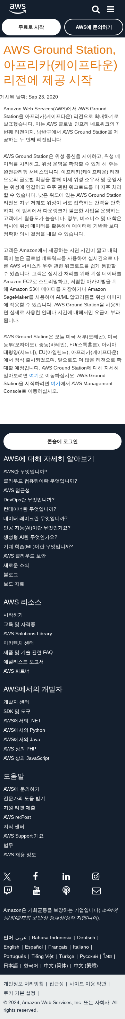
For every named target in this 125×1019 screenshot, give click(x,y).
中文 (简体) (56, 965)
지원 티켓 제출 (19, 807)
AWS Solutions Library (27, 633)
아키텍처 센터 (18, 643)
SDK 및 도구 (17, 711)
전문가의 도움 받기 (24, 798)
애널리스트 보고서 (23, 661)
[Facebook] (47, 877)
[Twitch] (18, 891)
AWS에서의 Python (24, 730)
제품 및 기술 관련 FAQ (28, 652)
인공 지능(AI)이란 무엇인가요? (36, 527)
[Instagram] (107, 877)
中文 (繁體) (86, 965)
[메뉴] (110, 8)
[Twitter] (18, 877)
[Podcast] (77, 891)
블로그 (10, 574)
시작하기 (13, 615)
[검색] (96, 8)
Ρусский (89, 956)
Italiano (81, 947)
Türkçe (66, 956)
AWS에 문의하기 (21, 789)
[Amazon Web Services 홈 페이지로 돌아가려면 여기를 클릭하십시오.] (17, 9)
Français (57, 947)
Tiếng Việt (42, 956)
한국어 (31, 965)
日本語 (10, 965)
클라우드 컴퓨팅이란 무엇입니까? (40, 481)
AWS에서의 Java (21, 739)
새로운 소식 (16, 565)
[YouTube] (47, 891)
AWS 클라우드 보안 (24, 556)
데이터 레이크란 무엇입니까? (35, 518)
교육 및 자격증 (19, 624)
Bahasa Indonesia (52, 937)
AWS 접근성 (16, 490)
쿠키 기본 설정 (19, 993)
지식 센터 (13, 826)
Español (34, 947)
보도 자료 (13, 584)
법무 (8, 845)
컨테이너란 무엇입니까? (29, 509)
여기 (34, 375)
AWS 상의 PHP (19, 748)
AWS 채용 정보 (19, 854)
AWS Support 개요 (23, 836)
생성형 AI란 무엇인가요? (30, 537)
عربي (20, 937)
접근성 (56, 983)
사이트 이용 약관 (87, 983)
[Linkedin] (77, 877)
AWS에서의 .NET (22, 720)
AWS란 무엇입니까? (25, 471)
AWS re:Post (17, 817)
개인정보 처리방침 (23, 983)
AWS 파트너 (16, 671)
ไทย (107, 956)
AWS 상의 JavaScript (26, 758)
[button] (31, 27)
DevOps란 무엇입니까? (29, 499)
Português (14, 956)
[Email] (107, 891)
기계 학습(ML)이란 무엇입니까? (38, 546)
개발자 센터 (16, 702)
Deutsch (86, 937)
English (11, 947)
